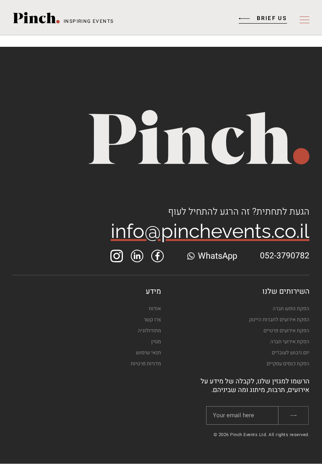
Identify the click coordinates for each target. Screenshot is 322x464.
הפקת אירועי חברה (289, 341)
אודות (155, 308)
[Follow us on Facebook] (157, 256)
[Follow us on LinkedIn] (137, 256)
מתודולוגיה (149, 330)
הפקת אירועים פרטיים (286, 330)
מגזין (156, 341)
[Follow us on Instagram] (116, 256)
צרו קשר (152, 319)
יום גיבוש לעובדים (290, 352)
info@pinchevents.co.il (210, 231)
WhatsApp (217, 256)
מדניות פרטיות (146, 363)
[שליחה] (293, 415)
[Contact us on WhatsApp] (191, 256)
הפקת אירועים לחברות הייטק (279, 319)
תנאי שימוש (148, 352)
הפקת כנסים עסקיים (288, 363)
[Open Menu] (304, 20)
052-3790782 (284, 256)
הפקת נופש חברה (291, 308)
